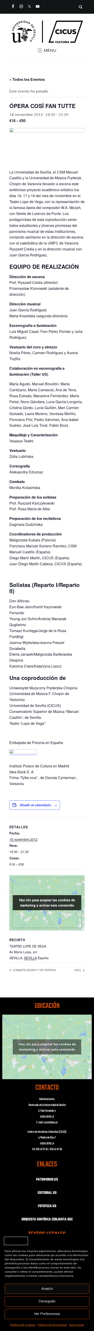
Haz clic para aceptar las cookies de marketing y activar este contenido (47, 902)
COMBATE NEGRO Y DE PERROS (34, 970)
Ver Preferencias (47, 1314)
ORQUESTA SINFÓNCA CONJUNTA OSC (47, 1219)
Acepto (47, 1288)
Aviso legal (76, 1324)
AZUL (78, 970)
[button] (47, 50)
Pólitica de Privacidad (52, 1324)
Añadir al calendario (35, 805)
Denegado (47, 1301)
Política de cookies (22, 1324)
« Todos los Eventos (27, 79)
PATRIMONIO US (47, 1180)
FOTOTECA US (47, 1206)
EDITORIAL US (47, 1193)
